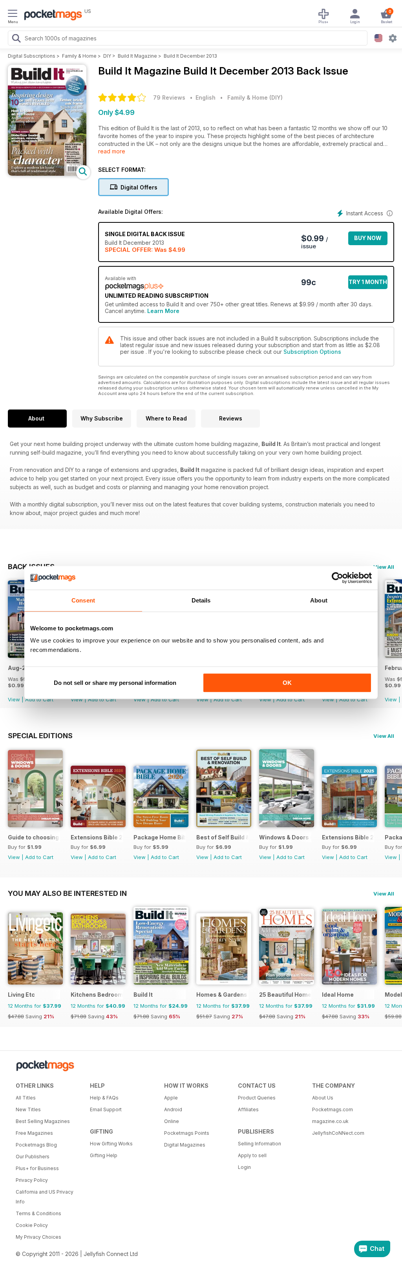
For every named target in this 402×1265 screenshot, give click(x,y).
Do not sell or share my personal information (115, 682)
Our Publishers (32, 1156)
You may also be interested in (67, 893)
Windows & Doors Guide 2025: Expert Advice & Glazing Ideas (285, 837)
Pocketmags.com (332, 1109)
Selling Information (259, 1144)
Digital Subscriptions (31, 56)
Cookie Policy (32, 1225)
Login (244, 1167)
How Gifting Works (111, 1144)
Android (173, 1109)
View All (383, 567)
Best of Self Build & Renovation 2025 (222, 837)
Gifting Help (103, 1155)
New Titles (28, 1109)
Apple (171, 1098)
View (14, 699)
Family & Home (79, 56)
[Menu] (12, 14)
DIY (107, 56)
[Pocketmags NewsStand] (51, 16)
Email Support (106, 1109)
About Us (322, 1098)
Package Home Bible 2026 (159, 837)
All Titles (26, 1098)
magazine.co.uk (330, 1121)
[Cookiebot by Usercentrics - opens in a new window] (337, 578)
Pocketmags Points (186, 1133)
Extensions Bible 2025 (348, 837)
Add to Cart (39, 699)
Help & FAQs (104, 1098)
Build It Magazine (137, 56)
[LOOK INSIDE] (47, 173)
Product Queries (257, 1098)
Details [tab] (201, 600)
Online (171, 1121)
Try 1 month (368, 281)
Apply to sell (252, 1155)
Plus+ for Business (37, 1168)
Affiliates (248, 1109)
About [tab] (318, 600)
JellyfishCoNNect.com (338, 1133)
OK (287, 682)
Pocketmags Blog (36, 1145)
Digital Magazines (184, 1145)
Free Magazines (34, 1133)
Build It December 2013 (190, 56)
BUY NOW (368, 238)
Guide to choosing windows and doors (34, 837)
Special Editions (40, 735)
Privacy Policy (32, 1180)
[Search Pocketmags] (16, 39)
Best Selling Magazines (43, 1121)
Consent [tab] (83, 600)
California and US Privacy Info (44, 1197)
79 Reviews (169, 97)
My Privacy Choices (38, 1237)
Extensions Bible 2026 (97, 837)
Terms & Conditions (38, 1213)
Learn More (163, 311)
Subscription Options (312, 351)
